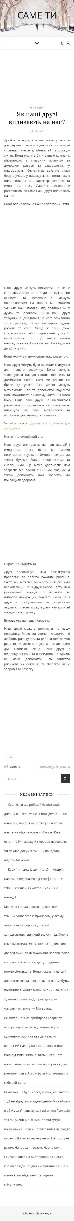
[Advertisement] (37, 247)
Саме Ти (37, 15)
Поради (37, 107)
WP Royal (45, 1213)
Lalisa (10, 757)
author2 (15, 767)
